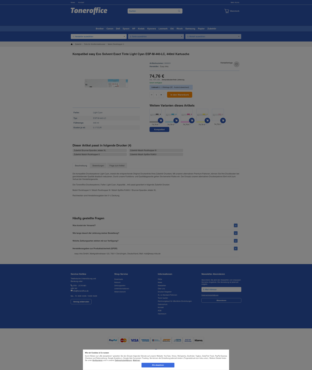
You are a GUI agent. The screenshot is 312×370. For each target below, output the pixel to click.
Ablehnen (136, 360)
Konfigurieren (97, 360)
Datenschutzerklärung (123, 360)
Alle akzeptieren (158, 365)
